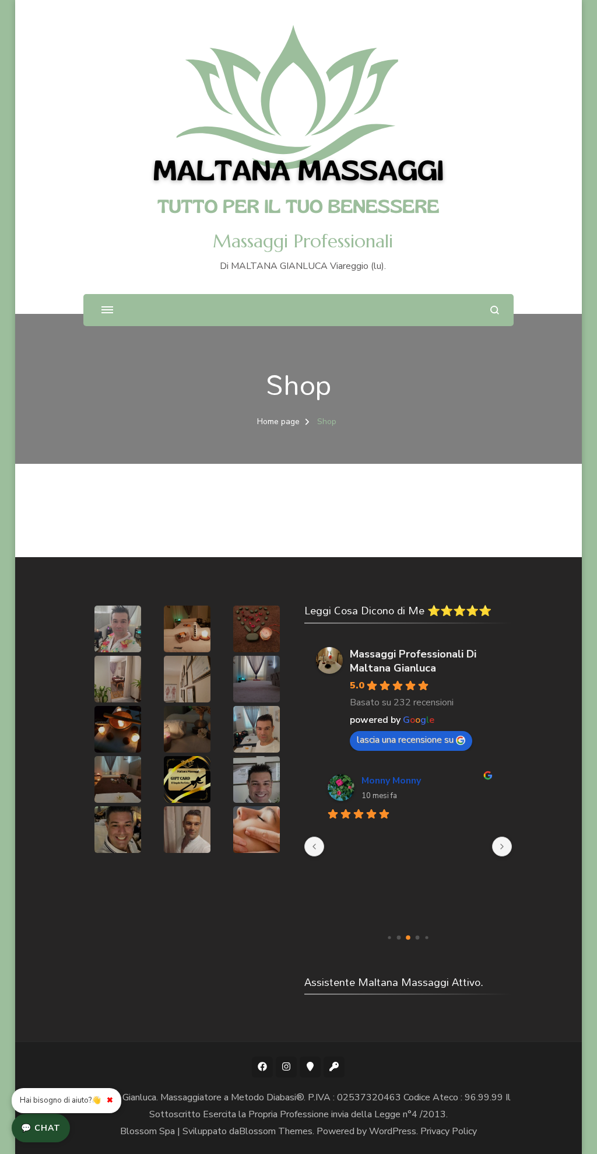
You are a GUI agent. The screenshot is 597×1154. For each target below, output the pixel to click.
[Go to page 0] (389, 937)
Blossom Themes (275, 1131)
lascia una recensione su (405, 739)
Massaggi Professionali (303, 241)
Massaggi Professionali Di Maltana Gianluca (413, 661)
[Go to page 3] (418, 937)
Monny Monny (391, 780)
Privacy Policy (448, 1131)
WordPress (392, 1131)
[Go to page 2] (408, 937)
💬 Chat (41, 1128)
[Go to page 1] (399, 937)
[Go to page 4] (427, 937)
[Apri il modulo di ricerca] (495, 310)
